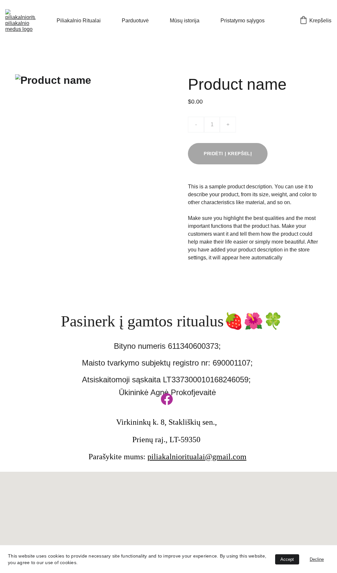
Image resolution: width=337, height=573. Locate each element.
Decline (317, 559)
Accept (287, 559)
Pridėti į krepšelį (228, 153)
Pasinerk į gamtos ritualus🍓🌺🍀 (172, 321)
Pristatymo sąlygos (242, 20)
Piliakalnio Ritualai (79, 20)
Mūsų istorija (184, 20)
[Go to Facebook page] (167, 399)
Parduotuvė (135, 20)
